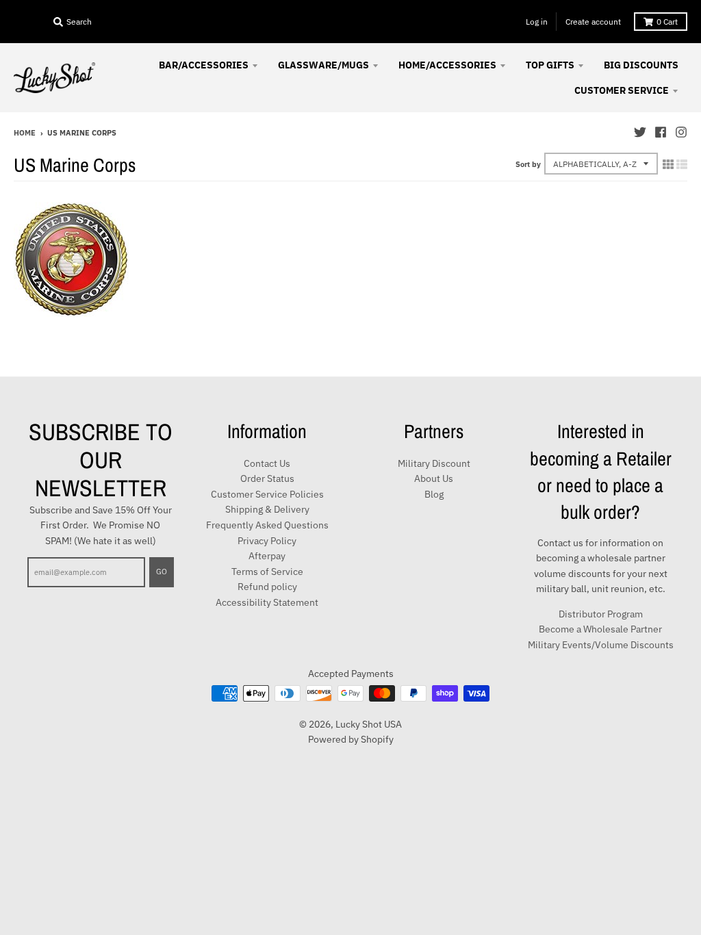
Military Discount (434, 463)
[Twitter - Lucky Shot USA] (640, 132)
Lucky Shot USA (368, 724)
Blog (434, 494)
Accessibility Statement (267, 602)
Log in (537, 21)
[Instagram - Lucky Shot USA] (681, 132)
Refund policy (267, 586)
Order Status (267, 478)
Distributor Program (601, 614)
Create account (593, 21)
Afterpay (266, 556)
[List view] (681, 164)
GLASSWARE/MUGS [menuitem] (323, 65)
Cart (667, 21)
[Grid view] (668, 164)
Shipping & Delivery (267, 509)
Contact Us (267, 463)
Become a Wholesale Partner (600, 629)
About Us (433, 478)
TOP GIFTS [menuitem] (550, 65)
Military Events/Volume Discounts (601, 645)
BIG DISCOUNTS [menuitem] (641, 65)
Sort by (528, 164)
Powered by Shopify (351, 739)
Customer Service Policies (267, 494)
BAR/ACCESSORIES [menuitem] (203, 65)
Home (25, 133)
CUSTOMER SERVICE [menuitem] (621, 90)
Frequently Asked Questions (267, 525)
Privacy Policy (267, 541)
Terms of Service (267, 571)
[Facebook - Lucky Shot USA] (660, 132)
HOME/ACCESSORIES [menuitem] (447, 65)
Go (161, 571)
